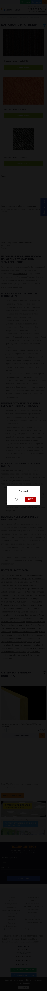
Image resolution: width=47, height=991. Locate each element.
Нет (30, 499)
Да (16, 499)
